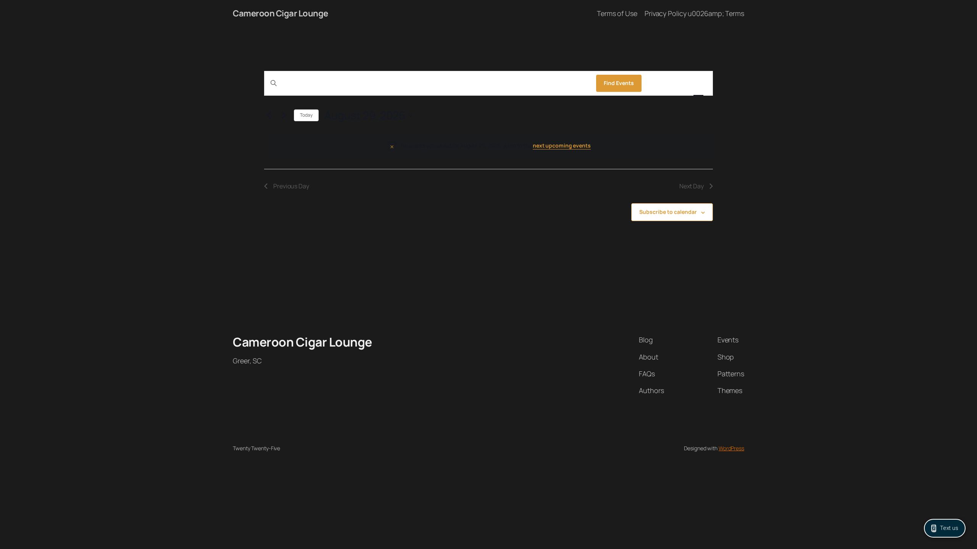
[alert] (490, 145)
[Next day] (283, 115)
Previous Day (291, 186)
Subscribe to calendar (668, 211)
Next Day (691, 186)
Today (306, 115)
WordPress (731, 448)
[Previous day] (268, 115)
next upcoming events (562, 145)
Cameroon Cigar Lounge (280, 13)
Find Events (619, 83)
